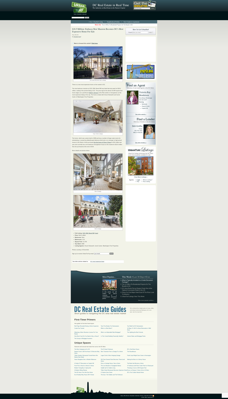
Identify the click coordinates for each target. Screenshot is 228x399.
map (96, 233)
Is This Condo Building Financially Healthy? (112, 336)
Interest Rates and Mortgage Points (136, 336)
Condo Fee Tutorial (79, 328)
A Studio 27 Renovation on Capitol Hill (84, 363)
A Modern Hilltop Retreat (80, 370)
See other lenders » (140, 142)
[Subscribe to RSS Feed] (153, 395)
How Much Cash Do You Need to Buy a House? (86, 336)
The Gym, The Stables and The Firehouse (112, 374)
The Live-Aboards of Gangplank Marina (111, 365)
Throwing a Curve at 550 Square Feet (136, 368)
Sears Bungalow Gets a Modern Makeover (85, 359)
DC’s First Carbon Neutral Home (135, 372)
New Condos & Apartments (131, 22)
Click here (95, 43)
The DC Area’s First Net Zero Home (83, 372)
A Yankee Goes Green (106, 372)
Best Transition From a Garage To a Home (112, 351)
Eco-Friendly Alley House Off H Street (84, 374)
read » (115, 298)
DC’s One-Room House (133, 349)
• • (114, 22)
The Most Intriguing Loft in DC (82, 349)
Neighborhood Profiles (113, 22)
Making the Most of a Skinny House (136, 359)
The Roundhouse (131, 351)
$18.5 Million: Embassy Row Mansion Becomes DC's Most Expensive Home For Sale (97, 30)
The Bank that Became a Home (135, 363)
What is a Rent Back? (106, 328)
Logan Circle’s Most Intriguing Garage (110, 355)
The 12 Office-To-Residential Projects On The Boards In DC (117, 24)
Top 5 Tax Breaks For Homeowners (110, 326)
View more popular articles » (146, 300)
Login (138, 180)
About (122, 395)
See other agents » (140, 114)
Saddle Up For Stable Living (108, 368)
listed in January (93, 92)
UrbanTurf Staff (77, 36)
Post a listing (146, 181)
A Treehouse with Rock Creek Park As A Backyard (140, 365)
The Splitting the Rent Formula (135, 332)
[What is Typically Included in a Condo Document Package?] (109, 290)
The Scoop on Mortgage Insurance (83, 338)
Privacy (141, 395)
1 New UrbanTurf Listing (96, 22)
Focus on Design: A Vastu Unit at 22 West (138, 370)
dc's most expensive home (97, 261)
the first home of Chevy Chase (102, 142)
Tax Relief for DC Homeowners (135, 326)
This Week (126, 276)
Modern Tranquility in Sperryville (82, 368)
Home (75, 14)
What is (147, 180)
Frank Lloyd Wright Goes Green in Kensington (139, 355)
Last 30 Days (138, 276)
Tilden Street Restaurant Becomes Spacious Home (114, 370)
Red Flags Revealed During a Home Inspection (86, 326)
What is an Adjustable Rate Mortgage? (111, 332)
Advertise (84, 14)
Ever (148, 276)
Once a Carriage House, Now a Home (110, 363)
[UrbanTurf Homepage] (80, 7)
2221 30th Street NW (88, 233)
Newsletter (79, 14)
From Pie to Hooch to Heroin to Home (84, 365)
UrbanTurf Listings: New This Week (133, 296)
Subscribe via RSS (148, 395)
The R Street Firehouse (107, 349)
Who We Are (126, 395)
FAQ (138, 181)
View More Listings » (140, 177)
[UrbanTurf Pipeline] (141, 79)
